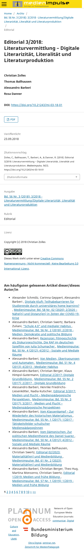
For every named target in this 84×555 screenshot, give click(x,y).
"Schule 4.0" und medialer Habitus (47, 326)
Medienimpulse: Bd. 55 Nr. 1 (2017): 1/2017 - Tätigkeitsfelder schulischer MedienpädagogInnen (43, 424)
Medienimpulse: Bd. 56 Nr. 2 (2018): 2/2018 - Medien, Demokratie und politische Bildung (43, 332)
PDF (12, 119)
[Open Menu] (4, 4)
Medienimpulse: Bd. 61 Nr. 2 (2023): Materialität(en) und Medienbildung (37, 463)
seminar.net (49, 542)
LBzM (14, 538)
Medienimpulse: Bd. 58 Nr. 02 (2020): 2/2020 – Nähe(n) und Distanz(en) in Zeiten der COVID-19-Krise (46, 314)
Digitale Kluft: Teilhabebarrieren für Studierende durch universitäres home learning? (45, 304)
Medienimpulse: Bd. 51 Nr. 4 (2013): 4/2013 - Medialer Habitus (43, 365)
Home (8, 13)
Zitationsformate (17, 177)
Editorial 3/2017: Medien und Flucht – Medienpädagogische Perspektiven (44, 395)
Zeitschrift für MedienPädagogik (42, 546)
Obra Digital (34, 542)
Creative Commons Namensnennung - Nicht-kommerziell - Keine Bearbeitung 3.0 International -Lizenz (41, 263)
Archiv (20, 13)
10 (27, 492)
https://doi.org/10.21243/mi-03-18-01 (36, 105)
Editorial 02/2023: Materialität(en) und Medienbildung (37, 454)
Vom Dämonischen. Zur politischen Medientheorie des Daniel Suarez (43, 434)
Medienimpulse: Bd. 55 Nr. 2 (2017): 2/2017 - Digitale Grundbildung (42, 381)
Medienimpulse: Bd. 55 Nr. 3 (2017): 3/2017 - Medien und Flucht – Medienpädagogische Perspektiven (41, 403)
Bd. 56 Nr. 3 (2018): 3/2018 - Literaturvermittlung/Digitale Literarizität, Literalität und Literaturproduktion (38, 19)
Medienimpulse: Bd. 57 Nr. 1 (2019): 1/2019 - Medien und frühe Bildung (43, 483)
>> (34, 492)
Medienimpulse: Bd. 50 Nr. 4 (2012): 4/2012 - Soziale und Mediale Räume (45, 350)
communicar (59, 520)
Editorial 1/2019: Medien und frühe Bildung (43, 475)
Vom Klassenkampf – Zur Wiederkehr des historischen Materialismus (43, 413)
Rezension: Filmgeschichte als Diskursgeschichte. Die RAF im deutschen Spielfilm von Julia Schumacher (44, 342)
